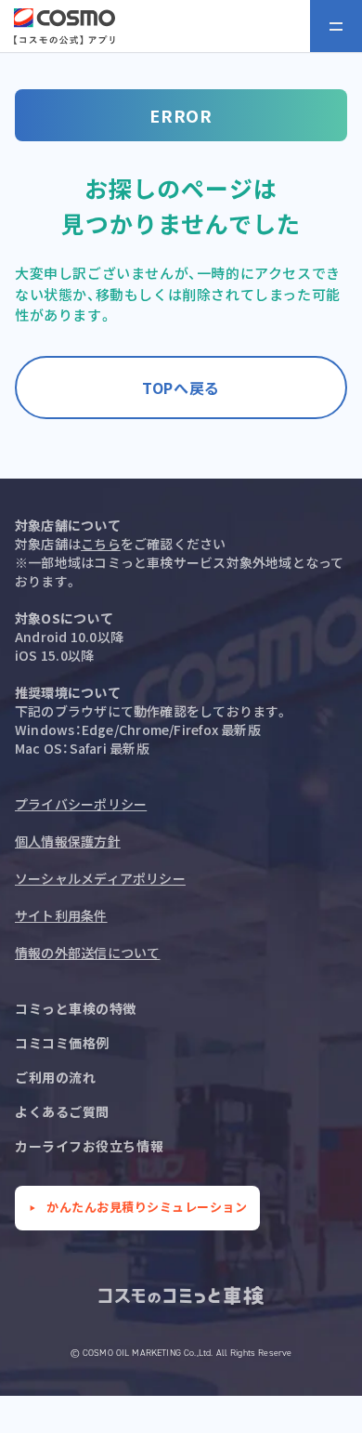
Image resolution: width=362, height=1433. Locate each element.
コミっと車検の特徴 (75, 1008)
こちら (101, 543)
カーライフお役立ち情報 (89, 1146)
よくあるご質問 (62, 1111)
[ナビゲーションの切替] (336, 26)
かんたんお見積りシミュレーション (146, 1207)
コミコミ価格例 (62, 1042)
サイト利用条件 (61, 915)
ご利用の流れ (55, 1077)
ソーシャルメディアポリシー (100, 878)
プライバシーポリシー (81, 804)
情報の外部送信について (87, 952)
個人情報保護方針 (68, 841)
